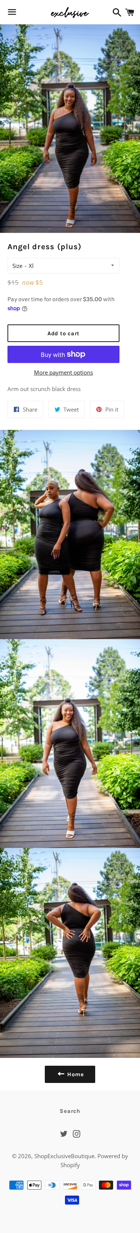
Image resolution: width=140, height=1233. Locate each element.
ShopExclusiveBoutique (64, 1156)
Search (70, 1111)
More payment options (63, 372)
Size (17, 265)
